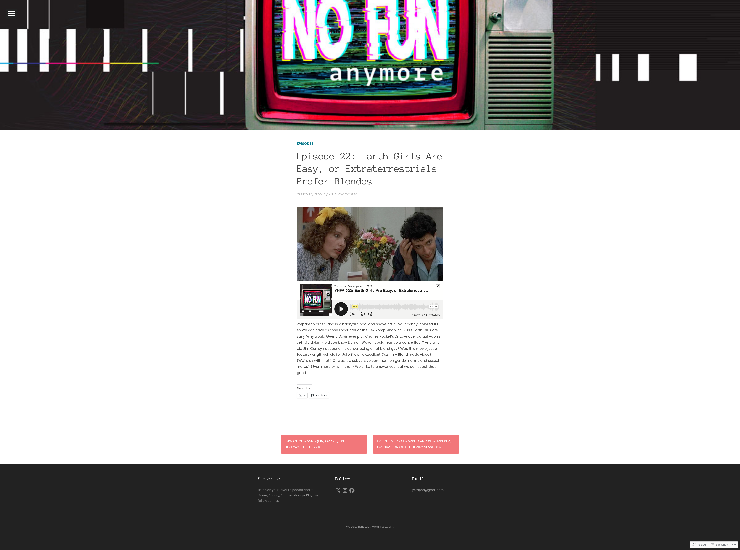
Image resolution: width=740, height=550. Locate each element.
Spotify (274, 495)
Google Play (303, 495)
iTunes (262, 495)
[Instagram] (345, 490)
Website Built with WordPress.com (369, 527)
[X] (338, 490)
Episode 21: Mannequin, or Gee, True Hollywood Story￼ (316, 444)
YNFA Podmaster (343, 194)
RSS (276, 501)
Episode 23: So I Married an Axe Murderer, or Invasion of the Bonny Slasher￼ (414, 444)
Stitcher (287, 495)
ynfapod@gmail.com (428, 490)
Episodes (305, 143)
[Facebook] (352, 490)
